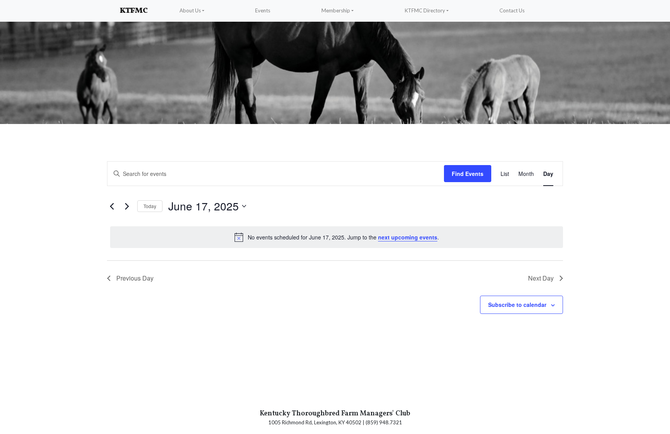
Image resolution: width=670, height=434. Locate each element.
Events (262, 10)
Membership (335, 10)
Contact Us (512, 10)
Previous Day (135, 278)
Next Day (541, 278)
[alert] (336, 237)
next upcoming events (407, 237)
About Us (190, 10)
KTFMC (134, 10)
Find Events (468, 173)
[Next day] (126, 206)
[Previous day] (111, 206)
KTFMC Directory (425, 10)
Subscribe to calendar (517, 304)
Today (149, 206)
